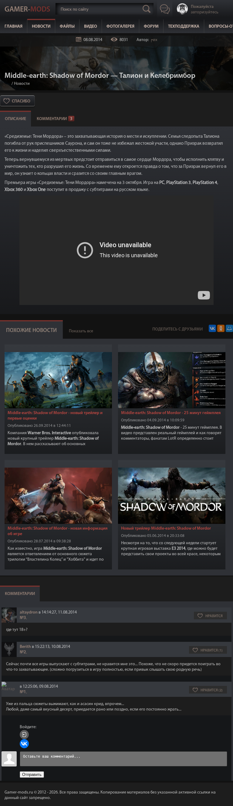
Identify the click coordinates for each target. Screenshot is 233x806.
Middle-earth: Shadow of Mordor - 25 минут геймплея (171, 413)
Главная (13, 26)
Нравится (214, 616)
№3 (23, 618)
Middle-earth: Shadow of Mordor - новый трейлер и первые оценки (55, 416)
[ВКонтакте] (212, 328)
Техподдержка (183, 26)
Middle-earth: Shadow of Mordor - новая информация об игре (57, 531)
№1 (23, 692)
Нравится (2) (212, 690)
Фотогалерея (120, 26)
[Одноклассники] (221, 328)
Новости (41, 26)
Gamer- (27, 9)
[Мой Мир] (229, 328)
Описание (15, 119)
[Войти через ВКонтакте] (24, 743)
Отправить (32, 774)
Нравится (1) (212, 650)
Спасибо (21, 101)
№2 (23, 652)
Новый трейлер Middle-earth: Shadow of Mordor (166, 528)
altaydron (29, 612)
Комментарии (55, 119)
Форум (151, 26)
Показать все (81, 331)
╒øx (153, 40)
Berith (25, 647)
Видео (90, 26)
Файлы (67, 26)
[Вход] (24, 734)
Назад (7, 83)
